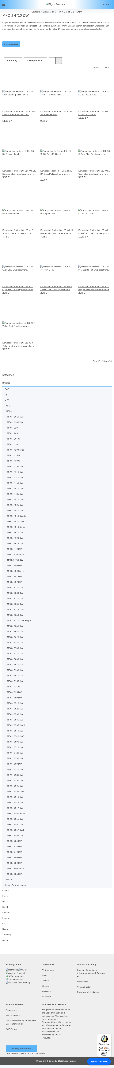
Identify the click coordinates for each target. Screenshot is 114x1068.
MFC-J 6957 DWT (15, 830)
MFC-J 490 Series (15, 571)
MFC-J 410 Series (15, 449)
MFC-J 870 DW (14, 852)
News (44, 975)
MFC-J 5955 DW (14, 681)
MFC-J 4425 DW (14, 494)
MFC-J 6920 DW (14, 774)
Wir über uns (48, 970)
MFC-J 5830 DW (14, 659)
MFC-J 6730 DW (14, 758)
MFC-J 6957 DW (14, 824)
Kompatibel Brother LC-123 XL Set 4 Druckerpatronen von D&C (18, 113)
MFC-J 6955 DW (14, 819)
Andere (6, 940)
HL (6, 394)
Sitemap (46, 986)
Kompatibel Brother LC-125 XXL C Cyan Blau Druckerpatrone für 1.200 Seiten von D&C (94, 172)
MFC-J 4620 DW (14, 538)
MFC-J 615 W (13, 686)
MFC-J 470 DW (14, 549)
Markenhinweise (14, 1015)
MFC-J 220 (12, 427)
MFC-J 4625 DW (14, 543)
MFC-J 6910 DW (14, 769)
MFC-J (9, 411)
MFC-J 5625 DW (14, 637)
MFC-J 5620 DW (14, 631)
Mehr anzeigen (11, 44)
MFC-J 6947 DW (14, 808)
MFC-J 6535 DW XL (16, 725)
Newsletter (47, 991)
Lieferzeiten (83, 981)
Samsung (7, 934)
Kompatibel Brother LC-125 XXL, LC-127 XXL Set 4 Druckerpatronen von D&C (94, 232)
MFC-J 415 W (13, 455)
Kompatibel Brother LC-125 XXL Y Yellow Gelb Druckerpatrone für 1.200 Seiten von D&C (56, 288)
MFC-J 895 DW (14, 874)
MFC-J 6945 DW (14, 802)
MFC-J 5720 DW (14, 642)
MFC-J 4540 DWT (15, 521)
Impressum (47, 996)
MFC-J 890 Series (15, 868)
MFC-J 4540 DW (14, 510)
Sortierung (12, 60)
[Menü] (109, 1035)
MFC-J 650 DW (14, 697)
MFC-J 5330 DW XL (16, 598)
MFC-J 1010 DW (14, 416)
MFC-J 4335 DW (14, 466)
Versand (42, 1056)
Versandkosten (84, 987)
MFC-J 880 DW (14, 857)
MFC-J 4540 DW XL (16, 516)
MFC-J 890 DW (14, 863)
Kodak (5, 907)
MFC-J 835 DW (14, 846)
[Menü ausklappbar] (3, 5)
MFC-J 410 (12, 444)
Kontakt (45, 980)
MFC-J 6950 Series (16, 813)
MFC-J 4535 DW (14, 505)
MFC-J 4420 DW (14, 488)
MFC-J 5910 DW (14, 664)
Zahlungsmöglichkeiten (88, 992)
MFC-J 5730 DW (14, 648)
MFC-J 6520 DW (14, 708)
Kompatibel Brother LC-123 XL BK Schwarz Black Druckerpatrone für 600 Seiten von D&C (18, 232)
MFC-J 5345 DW (14, 626)
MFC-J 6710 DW (14, 747)
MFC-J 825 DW (14, 841)
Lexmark (6, 918)
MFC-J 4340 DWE (15, 477)
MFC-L (9, 879)
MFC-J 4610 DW (14, 532)
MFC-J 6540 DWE (15, 736)
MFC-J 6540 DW (14, 730)
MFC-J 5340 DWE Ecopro (19, 620)
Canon (5, 890)
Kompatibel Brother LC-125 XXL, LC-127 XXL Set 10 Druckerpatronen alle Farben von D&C (94, 113)
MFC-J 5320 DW (14, 587)
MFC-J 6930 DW (14, 780)
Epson (5, 896)
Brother (6, 382)
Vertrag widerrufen (21, 1051)
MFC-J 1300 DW (14, 422)
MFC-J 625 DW (14, 692)
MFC (7, 400)
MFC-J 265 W (13, 438)
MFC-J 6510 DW (14, 703)
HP (3, 901)
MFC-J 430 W (13, 460)
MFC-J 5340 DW (14, 615)
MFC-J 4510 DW (14, 499)
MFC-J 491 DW (14, 576)
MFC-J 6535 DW (14, 719)
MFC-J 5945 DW (14, 675)
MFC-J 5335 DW (14, 604)
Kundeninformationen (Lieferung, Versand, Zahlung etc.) (91, 973)
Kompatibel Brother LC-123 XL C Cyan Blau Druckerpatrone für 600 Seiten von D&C (18, 288)
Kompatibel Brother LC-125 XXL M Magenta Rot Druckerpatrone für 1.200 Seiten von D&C (56, 232)
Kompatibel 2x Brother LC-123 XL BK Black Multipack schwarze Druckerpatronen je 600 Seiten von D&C (56, 172)
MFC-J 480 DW (14, 565)
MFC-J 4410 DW (14, 483)
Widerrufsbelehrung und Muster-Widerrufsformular (19, 1022)
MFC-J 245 (12, 433)
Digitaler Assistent (99, 1061)
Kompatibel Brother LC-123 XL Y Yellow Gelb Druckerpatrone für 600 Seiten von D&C (18, 344)
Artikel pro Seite (34, 60)
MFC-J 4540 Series (16, 527)
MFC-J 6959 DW (14, 835)
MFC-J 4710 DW (14, 560)
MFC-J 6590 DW (14, 741)
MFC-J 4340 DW (14, 471)
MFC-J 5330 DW (14, 593)
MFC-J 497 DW (14, 582)
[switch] (104, 1053)
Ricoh (5, 929)
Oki (4, 923)
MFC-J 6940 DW (14, 797)
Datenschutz (12, 1010)
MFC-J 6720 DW (14, 752)
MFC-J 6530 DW (14, 714)
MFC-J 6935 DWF (15, 791)
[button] (88, 4)
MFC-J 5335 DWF (15, 609)
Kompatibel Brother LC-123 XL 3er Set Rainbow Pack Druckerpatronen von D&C (55, 113)
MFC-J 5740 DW (14, 653)
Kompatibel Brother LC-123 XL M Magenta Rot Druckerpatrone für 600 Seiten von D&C (94, 288)
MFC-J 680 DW (14, 763)
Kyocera (6, 912)
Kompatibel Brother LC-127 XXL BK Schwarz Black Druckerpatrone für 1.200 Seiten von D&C (18, 172)
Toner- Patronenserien (16, 885)
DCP (7, 389)
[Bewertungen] (6, 117)
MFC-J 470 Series (15, 554)
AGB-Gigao (11, 1029)
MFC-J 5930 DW (14, 670)
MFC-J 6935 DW (14, 786)
